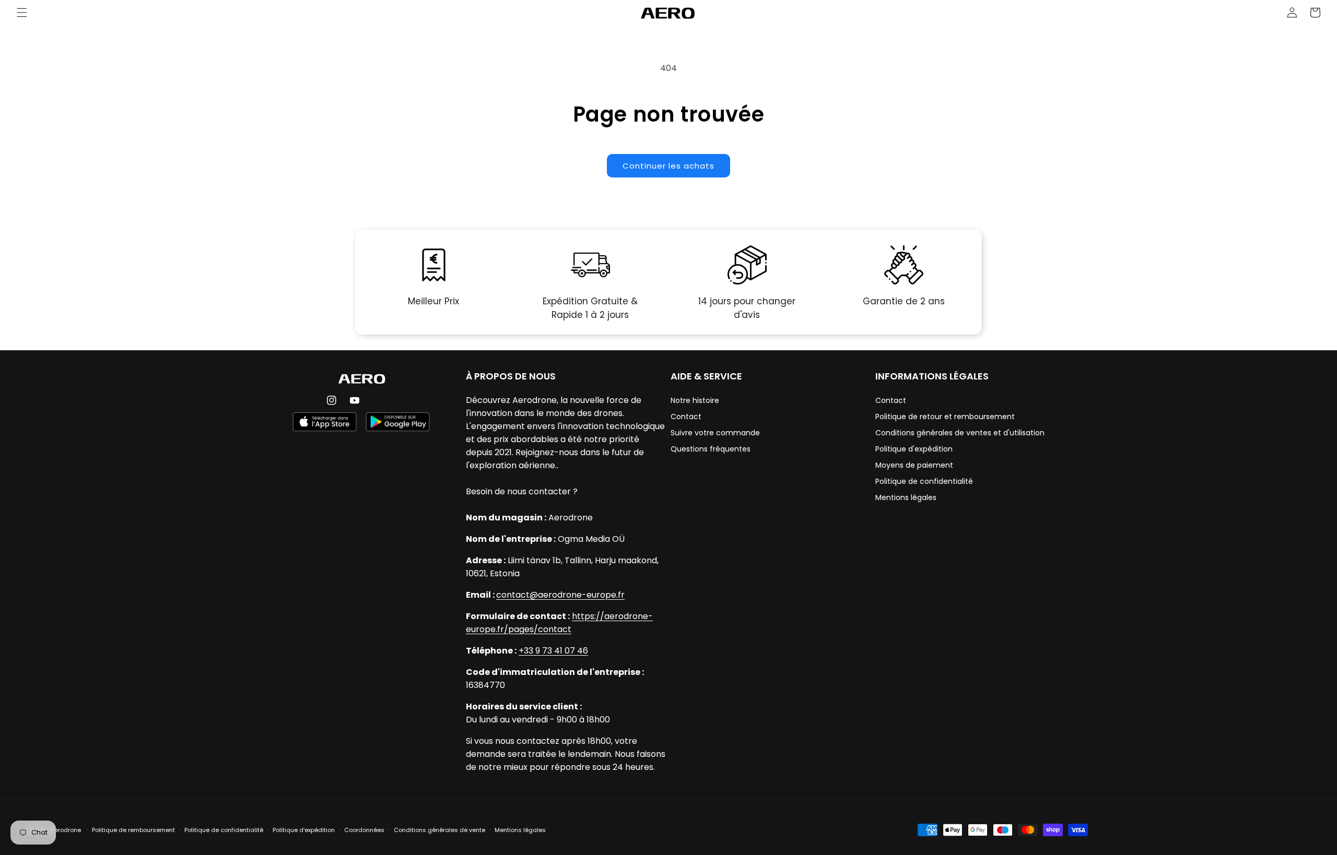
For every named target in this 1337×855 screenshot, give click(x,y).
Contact (686, 416)
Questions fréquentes (710, 449)
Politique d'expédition (914, 449)
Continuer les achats (668, 165)
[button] (21, 12)
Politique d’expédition (304, 830)
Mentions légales (905, 497)
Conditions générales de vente (439, 830)
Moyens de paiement (914, 465)
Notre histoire (695, 400)
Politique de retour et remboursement (945, 416)
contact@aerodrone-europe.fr (560, 595)
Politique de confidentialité (924, 481)
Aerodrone (66, 830)
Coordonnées (364, 830)
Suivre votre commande (715, 433)
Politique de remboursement (133, 830)
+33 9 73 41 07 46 (553, 651)
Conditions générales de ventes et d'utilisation (960, 433)
